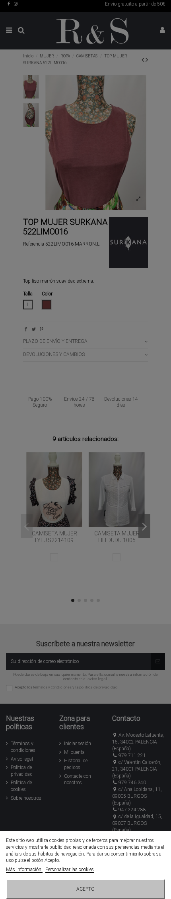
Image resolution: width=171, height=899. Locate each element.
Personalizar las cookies (69, 869)
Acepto (85, 889)
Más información (24, 869)
